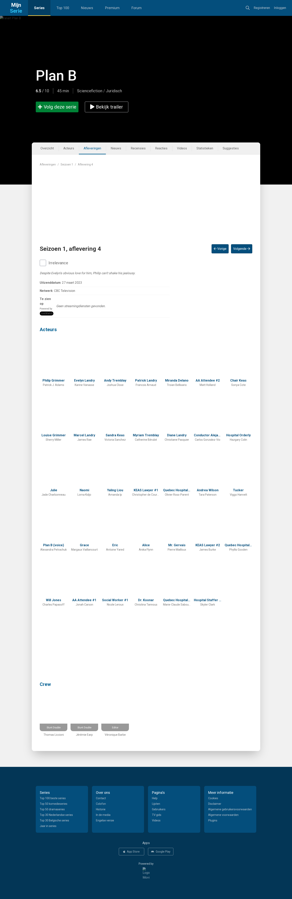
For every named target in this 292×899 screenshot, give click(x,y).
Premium (112, 8)
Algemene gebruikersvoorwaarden (230, 809)
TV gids (156, 814)
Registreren (262, 8)
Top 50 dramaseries (52, 809)
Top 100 (62, 8)
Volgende (240, 249)
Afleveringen (92, 148)
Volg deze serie (60, 107)
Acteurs (68, 148)
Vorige (221, 249)
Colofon (101, 803)
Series (39, 8)
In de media (103, 814)
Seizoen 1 (67, 164)
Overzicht (47, 148)
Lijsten (156, 803)
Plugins (212, 820)
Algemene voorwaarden (223, 814)
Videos (182, 148)
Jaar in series (48, 826)
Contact (101, 798)
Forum (136, 8)
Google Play (163, 851)
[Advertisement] (146, 202)
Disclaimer (214, 803)
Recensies (138, 148)
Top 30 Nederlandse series (56, 814)
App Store (133, 851)
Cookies (213, 798)
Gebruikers (158, 809)
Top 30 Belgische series (54, 820)
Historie (100, 809)
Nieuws (87, 8)
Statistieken (204, 148)
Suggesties (231, 148)
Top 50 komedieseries (53, 803)
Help (155, 798)
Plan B (56, 75)
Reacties (161, 148)
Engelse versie (105, 820)
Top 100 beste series (53, 798)
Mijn (16, 8)
